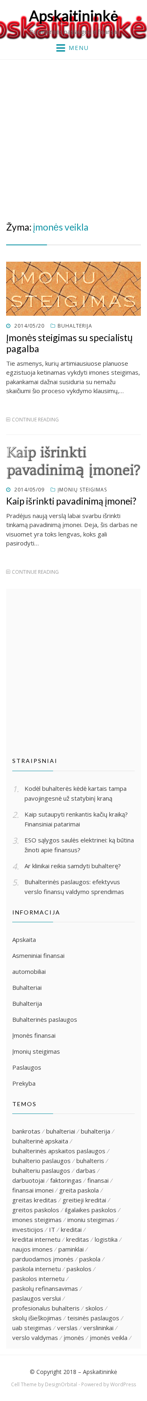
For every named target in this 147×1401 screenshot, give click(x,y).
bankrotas (26, 1131)
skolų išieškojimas (37, 1318)
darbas (86, 1170)
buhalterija (95, 1131)
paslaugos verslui (36, 1298)
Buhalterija (75, 325)
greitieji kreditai (84, 1200)
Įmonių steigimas (82, 489)
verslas (67, 1328)
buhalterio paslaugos (41, 1161)
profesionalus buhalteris (46, 1308)
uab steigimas (31, 1328)
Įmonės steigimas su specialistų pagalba (69, 343)
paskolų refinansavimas (45, 1288)
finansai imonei (32, 1190)
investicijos (27, 1229)
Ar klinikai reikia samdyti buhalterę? (72, 866)
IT (52, 1229)
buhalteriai (60, 1131)
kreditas (77, 1239)
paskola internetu (36, 1269)
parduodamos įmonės (43, 1259)
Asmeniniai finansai (38, 955)
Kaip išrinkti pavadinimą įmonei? (71, 501)
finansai (98, 1180)
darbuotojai (28, 1180)
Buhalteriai (27, 987)
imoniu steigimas (90, 1219)
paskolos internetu (38, 1278)
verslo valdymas (35, 1337)
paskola (89, 1259)
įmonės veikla (108, 1337)
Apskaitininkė (73, 16)
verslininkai (98, 1328)
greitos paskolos (35, 1210)
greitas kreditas (34, 1200)
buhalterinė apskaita (40, 1141)
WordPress (123, 1384)
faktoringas (66, 1180)
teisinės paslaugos (93, 1318)
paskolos (79, 1269)
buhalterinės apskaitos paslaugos (58, 1151)
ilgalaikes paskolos (90, 1210)
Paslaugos (26, 1067)
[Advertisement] (73, 137)
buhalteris (90, 1161)
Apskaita (24, 939)
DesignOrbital (61, 1384)
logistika (106, 1239)
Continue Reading (35, 419)
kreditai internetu (36, 1239)
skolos (94, 1308)
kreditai (71, 1229)
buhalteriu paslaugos (41, 1170)
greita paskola (79, 1190)
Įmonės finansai (34, 1035)
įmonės (74, 1337)
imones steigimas (37, 1219)
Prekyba (24, 1083)
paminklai (71, 1249)
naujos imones (32, 1249)
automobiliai (29, 971)
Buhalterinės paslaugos (44, 1019)
